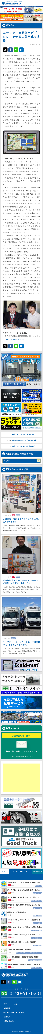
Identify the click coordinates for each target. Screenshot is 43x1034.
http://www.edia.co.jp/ (15, 339)
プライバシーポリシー (12, 1004)
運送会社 (10, 25)
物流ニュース (25, 871)
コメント (14, 871)
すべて (4, 871)
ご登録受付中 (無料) (21, 736)
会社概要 (7, 1017)
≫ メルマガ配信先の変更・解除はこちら (21, 756)
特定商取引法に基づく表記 (14, 1012)
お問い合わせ (9, 1021)
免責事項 (7, 1008)
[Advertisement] (21, 778)
